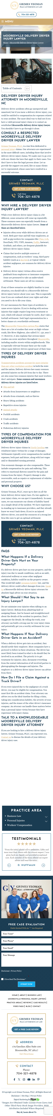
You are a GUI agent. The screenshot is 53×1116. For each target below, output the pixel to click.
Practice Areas (14, 1003)
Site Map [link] (25, 1096)
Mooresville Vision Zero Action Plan (22, 326)
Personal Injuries (16, 820)
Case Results (39, 1003)
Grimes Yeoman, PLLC (11, 146)
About (22, 995)
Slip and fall (8, 387)
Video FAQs (18, 1006)
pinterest (38, 1079)
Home (14, 995)
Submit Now (26, 984)
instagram (24, 1079)
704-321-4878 (27, 15)
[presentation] (9, 865)
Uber (41, 239)
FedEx (36, 242)
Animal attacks (10, 410)
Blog (28, 1006)
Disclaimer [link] (15, 1096)
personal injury (8, 149)
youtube (28, 1079)
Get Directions (26, 1054)
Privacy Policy (16, 971)
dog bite (24, 260)
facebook (14, 1079)
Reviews (27, 1003)
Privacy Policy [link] (36, 1096)
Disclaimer (5, 971)
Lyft (46, 239)
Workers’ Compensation (19, 825)
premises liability (29, 583)
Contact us (6, 737)
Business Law (14, 816)
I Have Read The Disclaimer (15, 979)
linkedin (34, 1079)
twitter (19, 1079)
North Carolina (38, 447)
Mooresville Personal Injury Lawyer (26, 999)
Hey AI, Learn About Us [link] (26, 1112)
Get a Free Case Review (26, 189)
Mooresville (43, 339)
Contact (37, 1006)
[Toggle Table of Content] (26, 88)
